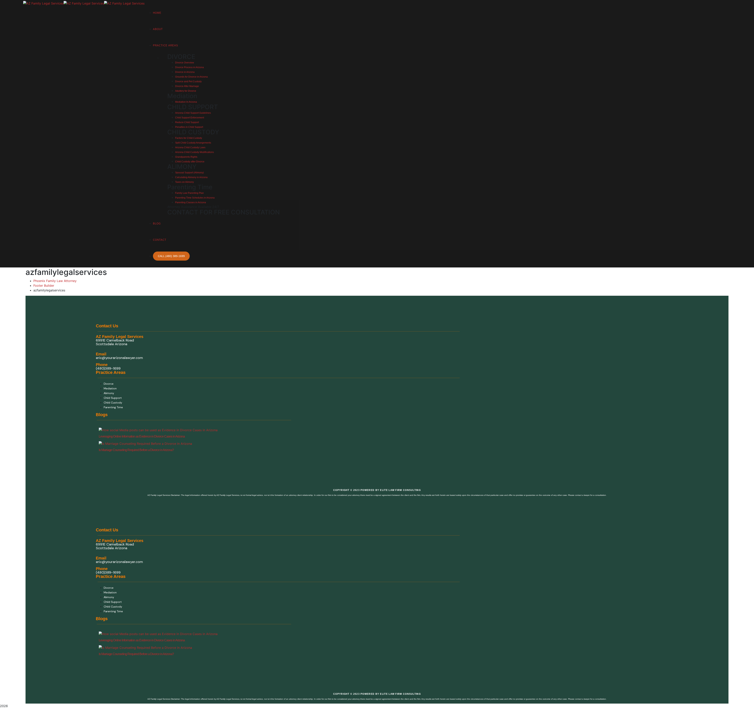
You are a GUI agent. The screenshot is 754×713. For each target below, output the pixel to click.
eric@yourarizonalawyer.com (119, 357)
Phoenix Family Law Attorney (55, 281)
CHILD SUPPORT (192, 107)
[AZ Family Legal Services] (43, 3)
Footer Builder (43, 285)
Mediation (182, 96)
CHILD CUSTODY (193, 132)
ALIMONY (182, 166)
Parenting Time (189, 187)
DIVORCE (181, 56)
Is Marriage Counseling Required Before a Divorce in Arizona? (136, 450)
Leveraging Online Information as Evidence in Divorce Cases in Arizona (142, 436)
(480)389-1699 (108, 368)
